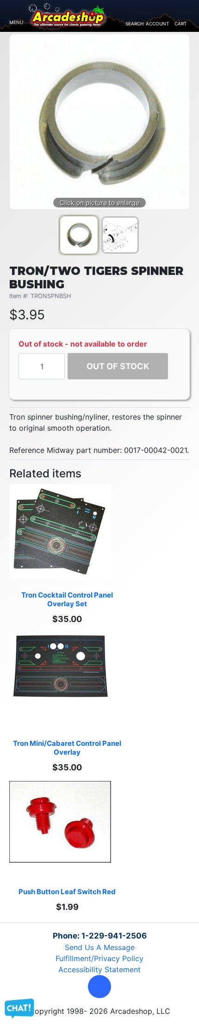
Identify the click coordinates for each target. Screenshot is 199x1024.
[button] (99, 986)
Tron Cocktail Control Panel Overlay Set (67, 599)
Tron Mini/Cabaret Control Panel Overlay (68, 747)
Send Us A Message (100, 947)
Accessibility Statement (99, 969)
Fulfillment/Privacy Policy (99, 958)
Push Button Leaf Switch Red (67, 891)
